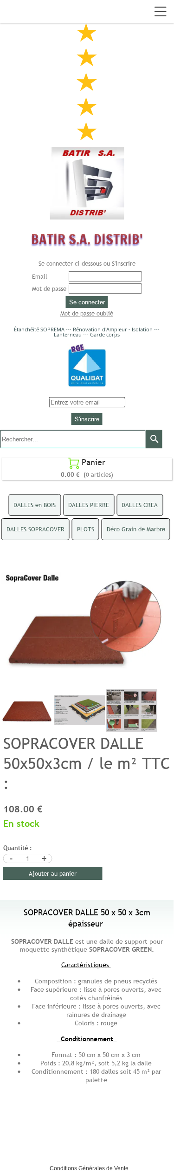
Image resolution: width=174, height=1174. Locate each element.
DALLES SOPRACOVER (35, 529)
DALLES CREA (140, 505)
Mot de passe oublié (86, 313)
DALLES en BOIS (34, 505)
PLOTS (85, 529)
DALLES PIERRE (88, 505)
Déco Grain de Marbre (136, 529)
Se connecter (87, 302)
